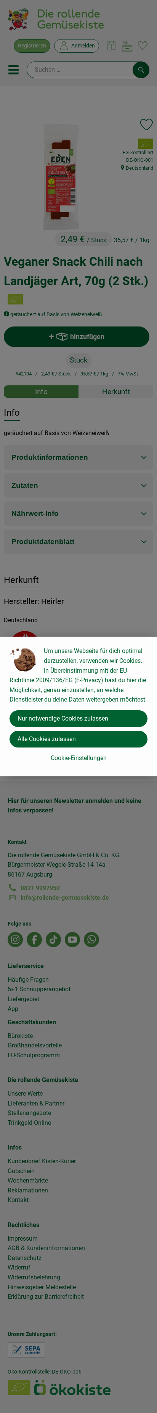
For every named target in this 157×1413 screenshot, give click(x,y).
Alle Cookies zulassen (47, 739)
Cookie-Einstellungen (79, 758)
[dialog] (78, 706)
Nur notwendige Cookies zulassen (63, 718)
